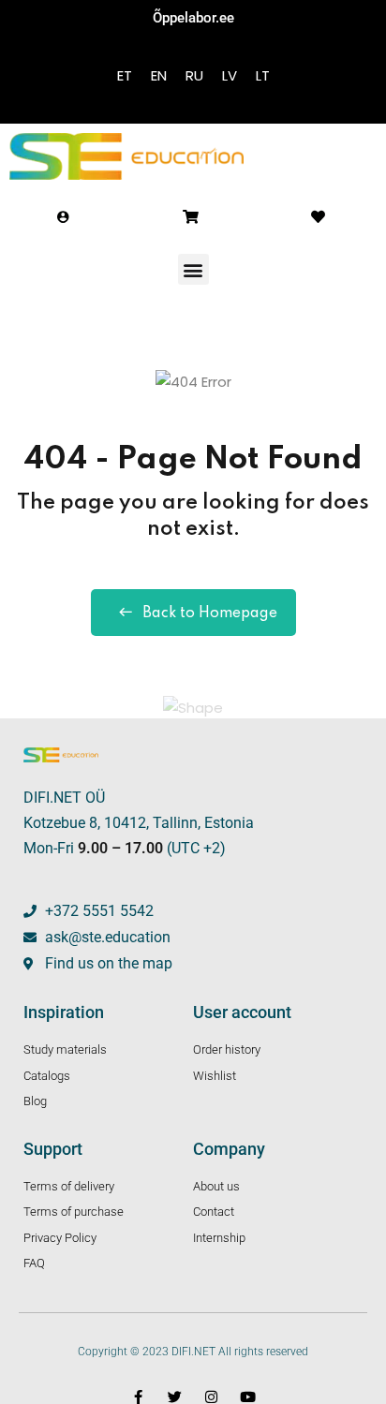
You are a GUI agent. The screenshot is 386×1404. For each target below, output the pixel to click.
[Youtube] (248, 1397)
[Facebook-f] (138, 1397)
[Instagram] (211, 1397)
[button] (193, 269)
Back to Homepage (209, 613)
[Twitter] (175, 1397)
